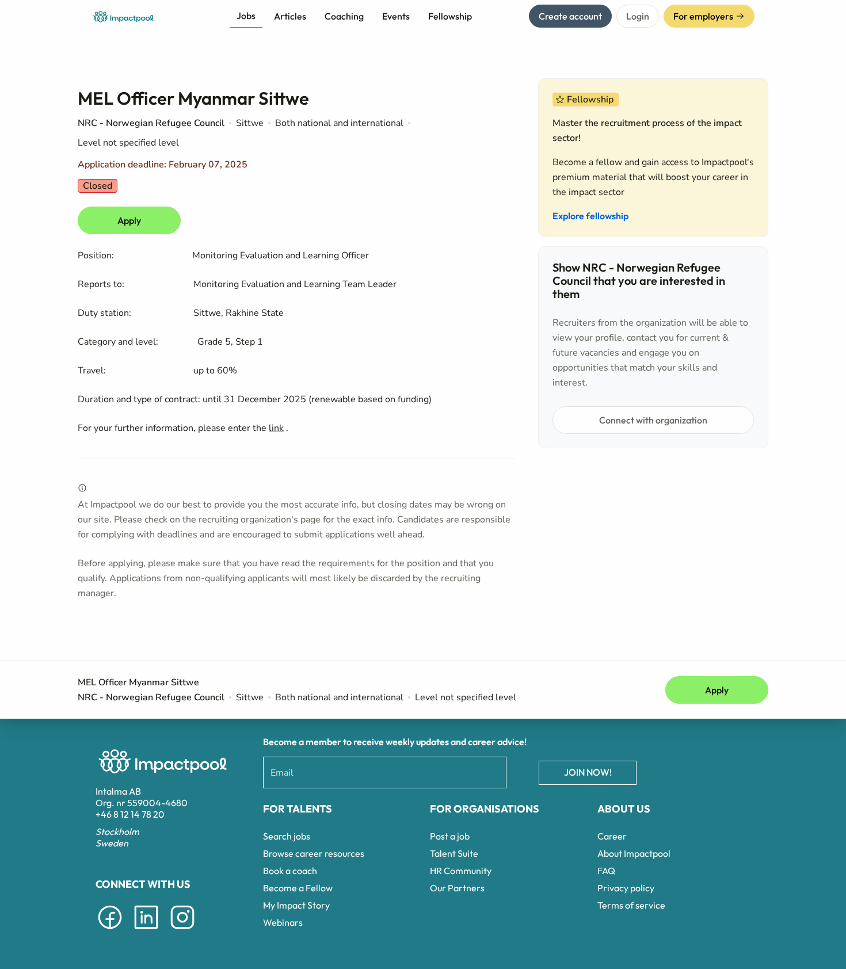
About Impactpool (633, 853)
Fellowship (450, 16)
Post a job (450, 836)
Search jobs (286, 836)
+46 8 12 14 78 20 (130, 814)
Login (637, 16)
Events (396, 16)
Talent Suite (454, 853)
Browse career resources (313, 853)
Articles (290, 16)
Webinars (283, 922)
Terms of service (631, 905)
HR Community (460, 870)
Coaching (344, 16)
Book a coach (290, 870)
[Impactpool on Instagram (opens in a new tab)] (182, 931)
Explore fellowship (590, 216)
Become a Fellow (298, 888)
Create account (570, 16)
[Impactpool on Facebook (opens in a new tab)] (110, 931)
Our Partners (457, 888)
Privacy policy (625, 888)
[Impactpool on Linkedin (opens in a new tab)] (146, 931)
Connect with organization (653, 420)
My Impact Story (296, 905)
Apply (129, 220)
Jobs (246, 15)
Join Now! (588, 772)
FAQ (606, 870)
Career (612, 836)
